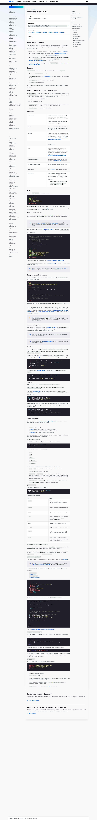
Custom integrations (75, 34)
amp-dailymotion (12, 66)
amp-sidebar (11, 205)
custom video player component (52, 215)
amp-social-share (12, 210)
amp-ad (10, 28)
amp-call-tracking (12, 58)
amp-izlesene (11, 129)
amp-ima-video (12, 116)
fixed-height (38, 32)
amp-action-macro (12, 25)
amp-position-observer (13, 186)
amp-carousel (11, 59)
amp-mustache (12, 161)
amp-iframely (11, 115)
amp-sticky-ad (11, 215)
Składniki (34, 9)
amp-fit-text (11, 89)
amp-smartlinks (12, 209)
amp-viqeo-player (12, 243)
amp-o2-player (12, 172)
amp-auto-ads (11, 39)
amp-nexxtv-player (12, 168)
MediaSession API (57, 160)
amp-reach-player (12, 192)
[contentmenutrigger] (79, 12)
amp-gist (11, 102)
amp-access (11, 22)
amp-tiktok (11, 223)
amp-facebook (12, 88)
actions (55, 468)
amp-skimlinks (12, 206)
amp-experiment (12, 79)
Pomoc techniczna (53, 1)
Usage (73, 22)
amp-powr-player (12, 188)
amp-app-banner (12, 37)
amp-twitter (11, 228)
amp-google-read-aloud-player (15, 105)
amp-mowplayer (12, 159)
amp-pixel (11, 183)
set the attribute (41, 564)
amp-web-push (12, 249)
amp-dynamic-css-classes (14, 74)
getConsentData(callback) (77, 42)
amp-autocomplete (12, 41)
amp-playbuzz (12, 185)
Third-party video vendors (76, 24)
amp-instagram (12, 126)
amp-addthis (11, 29)
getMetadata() (75, 46)
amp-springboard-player (14, 213)
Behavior (73, 15)
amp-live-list (11, 149)
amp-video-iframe (12, 237)
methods (38, 223)
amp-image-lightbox (13, 118)
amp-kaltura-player (12, 138)
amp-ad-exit (11, 26)
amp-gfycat (11, 101)
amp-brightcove (12, 52)
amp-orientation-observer (14, 176)
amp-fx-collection (12, 94)
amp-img (11, 121)
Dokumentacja (26, 1)
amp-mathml (11, 153)
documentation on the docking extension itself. (57, 155)
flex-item (45, 32)
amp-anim (11, 32)
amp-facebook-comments (14, 83)
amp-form (11, 92)
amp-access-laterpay (13, 18)
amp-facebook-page (13, 86)
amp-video (11, 239)
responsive (62, 32)
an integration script (48, 208)
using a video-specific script (43, 357)
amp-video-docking (12, 236)
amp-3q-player (12, 12)
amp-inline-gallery (12, 124)
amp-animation (12, 34)
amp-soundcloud (12, 212)
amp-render (11, 196)
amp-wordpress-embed (13, 252)
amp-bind (11, 48)
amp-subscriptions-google (14, 218)
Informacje (18, 1)
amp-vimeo (11, 240)
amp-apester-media (13, 35)
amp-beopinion (12, 46)
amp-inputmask (12, 125)
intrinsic (50, 32)
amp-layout (11, 142)
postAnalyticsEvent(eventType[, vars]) (79, 40)
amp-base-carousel (12, 45)
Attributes (73, 20)
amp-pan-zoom (12, 180)
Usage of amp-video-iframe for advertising (77, 18)
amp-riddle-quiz (12, 198)
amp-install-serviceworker (14, 128)
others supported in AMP (60, 53)
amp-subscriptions (12, 219)
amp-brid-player (12, 51)
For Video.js (75, 32)
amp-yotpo (11, 256)
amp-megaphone (12, 156)
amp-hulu (11, 109)
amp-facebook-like (12, 85)
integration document (48, 229)
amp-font (11, 91)
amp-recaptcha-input (13, 193)
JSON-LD (48, 686)
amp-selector (11, 203)
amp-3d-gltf (11, 11)
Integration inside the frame (77, 26)
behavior (41, 60)
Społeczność (34, 1)
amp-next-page (12, 166)
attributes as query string (55, 260)
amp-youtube (11, 257)
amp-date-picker (12, 71)
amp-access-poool (12, 19)
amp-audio (11, 38)
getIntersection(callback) (77, 44)
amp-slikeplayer (12, 207)
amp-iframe (11, 113)
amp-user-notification (13, 232)
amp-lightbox (11, 145)
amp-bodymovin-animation (14, 49)
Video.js (54, 327)
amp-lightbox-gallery (13, 143)
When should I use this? (76, 13)
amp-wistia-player (12, 250)
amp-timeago (11, 225)
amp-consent (11, 62)
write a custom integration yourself (46, 311)
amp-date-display (12, 69)
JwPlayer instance (41, 370)
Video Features (47, 76)
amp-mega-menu (12, 155)
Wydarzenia (41, 1)
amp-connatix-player (13, 61)
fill (29, 32)
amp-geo (11, 99)
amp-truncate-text (12, 226)
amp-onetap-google (13, 173)
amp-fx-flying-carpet (13, 95)
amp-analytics (11, 31)
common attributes (60, 143)
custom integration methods (47, 341)
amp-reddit (11, 195)
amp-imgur (11, 122)
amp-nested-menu (12, 165)
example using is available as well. (43, 629)
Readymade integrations (76, 28)
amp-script (11, 202)
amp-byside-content (13, 54)
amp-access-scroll (12, 21)
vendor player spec (54, 223)
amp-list (10, 148)
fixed (33, 32)
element (36, 391)
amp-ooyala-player (12, 175)
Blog (47, 1)
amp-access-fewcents (13, 16)
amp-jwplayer (11, 134)
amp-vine (11, 242)
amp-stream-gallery (13, 216)
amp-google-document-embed (15, 104)
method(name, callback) (77, 36)
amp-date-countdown (13, 68)
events (43, 223)
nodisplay (56, 32)
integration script (52, 263)
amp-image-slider (12, 119)
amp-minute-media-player (14, 158)
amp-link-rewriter (12, 146)
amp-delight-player (13, 72)
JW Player (49, 327)
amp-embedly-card (12, 78)
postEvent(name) (75, 38)
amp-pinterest (12, 182)
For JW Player (75, 30)
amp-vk (10, 245)
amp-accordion (12, 24)
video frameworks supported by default (47, 421)
